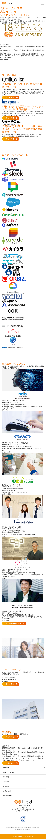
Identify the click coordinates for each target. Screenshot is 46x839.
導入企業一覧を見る (13, 623)
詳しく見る (10, 97)
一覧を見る (4, 59)
